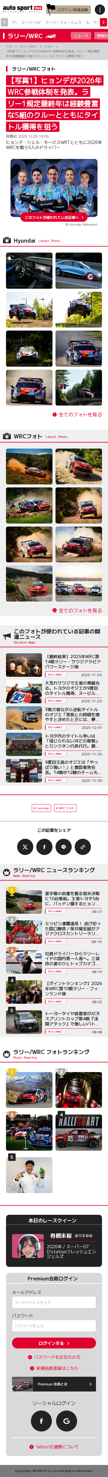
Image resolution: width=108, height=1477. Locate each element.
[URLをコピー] (83, 847)
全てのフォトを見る (80, 414)
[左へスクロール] (4, 22)
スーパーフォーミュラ (63, 22)
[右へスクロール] (103, 22)
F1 (14, 22)
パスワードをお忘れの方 (57, 1357)
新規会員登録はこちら (57, 1368)
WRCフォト (67, 808)
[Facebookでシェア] (44, 847)
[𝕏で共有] (25, 847)
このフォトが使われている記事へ (52, 216)
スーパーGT (31, 22)
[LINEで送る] (64, 847)
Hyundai (43, 808)
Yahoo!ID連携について (57, 1446)
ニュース (81, 35)
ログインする (51, 1343)
